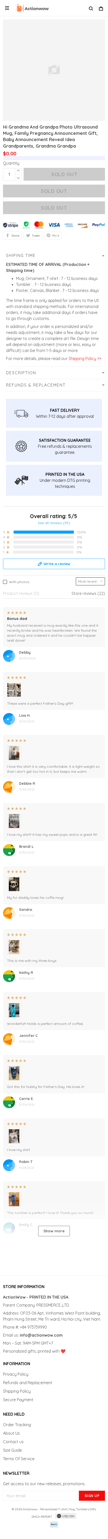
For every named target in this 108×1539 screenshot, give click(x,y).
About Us (11, 1433)
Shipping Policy (17, 1391)
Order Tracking (17, 1424)
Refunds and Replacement (27, 1382)
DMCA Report (42, 1516)
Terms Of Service (18, 1458)
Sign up (92, 1495)
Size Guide (12, 1450)
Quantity (11, 163)
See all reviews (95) (54, 523)
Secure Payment (18, 1399)
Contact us (13, 1441)
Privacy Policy (15, 1374)
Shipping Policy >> (84, 358)
